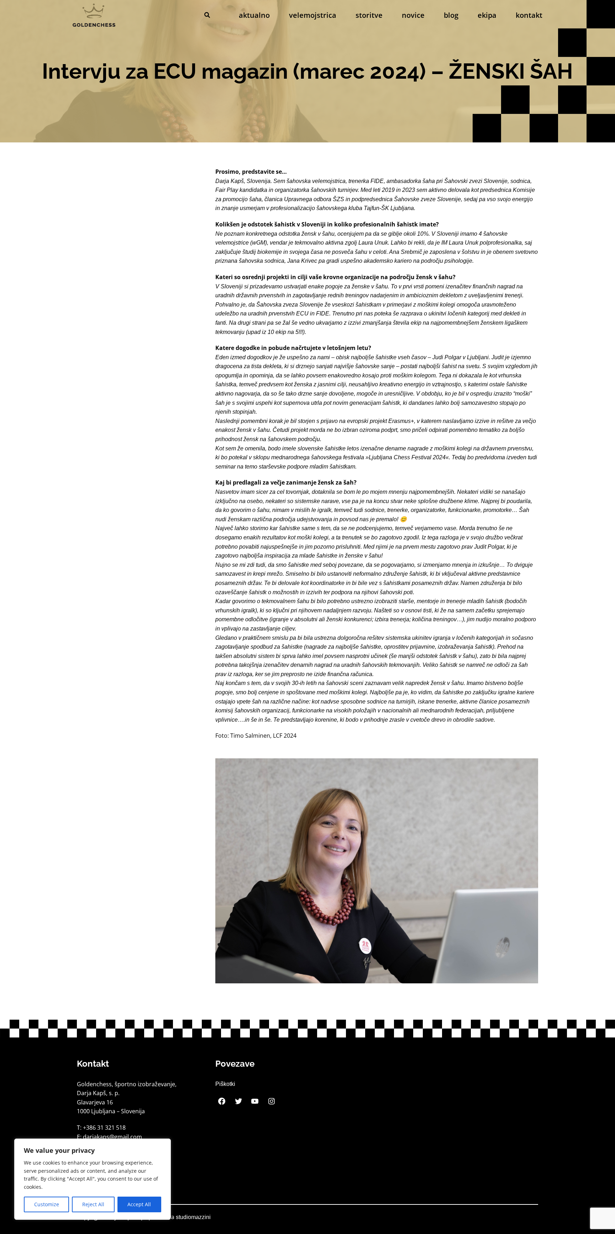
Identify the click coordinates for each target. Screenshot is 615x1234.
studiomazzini (193, 1217)
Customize (46, 1204)
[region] (92, 1179)
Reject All (93, 1204)
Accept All (139, 1204)
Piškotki (225, 1084)
